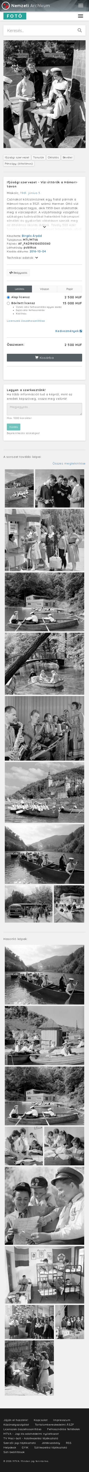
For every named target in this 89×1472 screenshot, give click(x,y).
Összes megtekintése (69, 463)
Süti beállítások (14, 1452)
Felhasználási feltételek (63, 1429)
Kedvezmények (67, 331)
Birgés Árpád (32, 236)
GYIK (25, 1447)
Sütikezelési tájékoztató (50, 1447)
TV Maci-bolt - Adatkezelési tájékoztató (30, 1438)
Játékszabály (51, 1443)
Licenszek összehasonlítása (26, 320)
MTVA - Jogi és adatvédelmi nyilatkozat (31, 1433)
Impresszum (61, 1420)
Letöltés (19, 289)
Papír (69, 289)
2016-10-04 (38, 251)
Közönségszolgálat (16, 1424)
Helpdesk (9, 1447)
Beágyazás (20, 272)
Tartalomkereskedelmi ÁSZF (54, 1424)
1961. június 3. (30, 193)
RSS (68, 1443)
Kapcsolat (40, 1420)
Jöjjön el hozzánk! (15, 1420)
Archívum (30, 5)
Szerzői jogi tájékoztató (19, 1443)
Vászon (44, 289)
